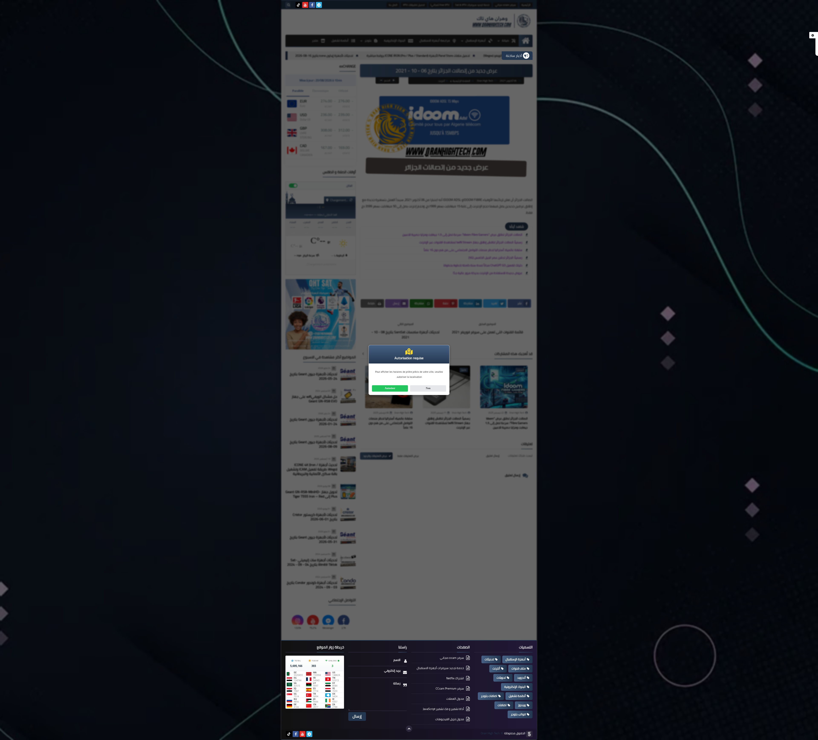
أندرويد (521, 677)
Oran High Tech (490, 733)
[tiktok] (298, 5)
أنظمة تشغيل (517, 696)
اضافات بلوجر (489, 696)
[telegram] (319, 5)
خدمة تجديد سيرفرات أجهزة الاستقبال (440, 668)
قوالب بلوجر (518, 714)
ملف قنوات (518, 668)
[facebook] (312, 5)
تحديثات (489, 659)
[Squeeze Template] (529, 734)
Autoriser (390, 388)
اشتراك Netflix (455, 678)
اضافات (502, 705)
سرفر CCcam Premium (450, 688)
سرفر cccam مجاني (452, 658)
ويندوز (522, 705)
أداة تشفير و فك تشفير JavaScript (443, 709)
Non (428, 388)
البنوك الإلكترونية (515, 687)
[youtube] (305, 5)
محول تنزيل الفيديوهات (449, 719)
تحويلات (501, 677)
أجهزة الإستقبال (515, 659)
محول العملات (455, 698)
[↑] (409, 729)
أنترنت (496, 668)
